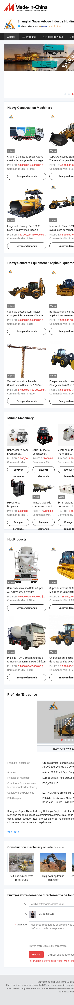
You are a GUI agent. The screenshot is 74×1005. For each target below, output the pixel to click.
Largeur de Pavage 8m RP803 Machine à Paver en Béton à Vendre (23, 229)
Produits (31, 36)
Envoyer (36, 954)
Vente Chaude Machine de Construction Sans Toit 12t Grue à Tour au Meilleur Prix (26, 385)
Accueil (11, 36)
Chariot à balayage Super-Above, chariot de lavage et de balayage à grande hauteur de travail (26, 160)
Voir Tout (12, 831)
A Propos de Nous (53, 36)
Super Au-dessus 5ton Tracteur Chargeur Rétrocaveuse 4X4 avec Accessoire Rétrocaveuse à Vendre (26, 315)
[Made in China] (26, 7)
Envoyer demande (27, 176)
